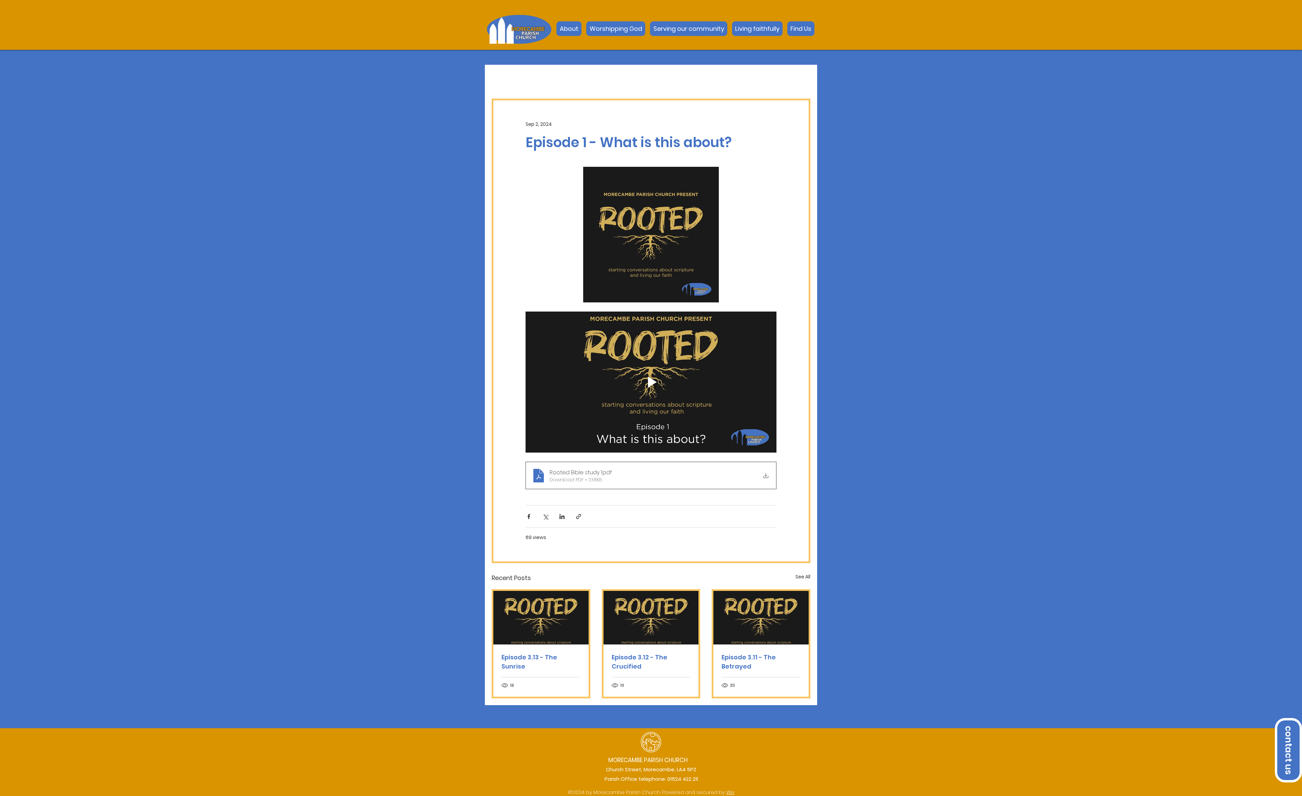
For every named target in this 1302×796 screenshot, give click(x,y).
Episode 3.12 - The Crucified (639, 662)
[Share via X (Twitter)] (545, 516)
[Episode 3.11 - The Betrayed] (761, 617)
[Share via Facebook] (529, 516)
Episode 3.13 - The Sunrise (529, 662)
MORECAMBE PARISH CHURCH (648, 760)
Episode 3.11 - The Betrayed (749, 662)
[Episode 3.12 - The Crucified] (651, 617)
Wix (730, 792)
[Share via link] (578, 516)
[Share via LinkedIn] (562, 516)
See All (802, 576)
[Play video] (651, 382)
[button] (800, 28)
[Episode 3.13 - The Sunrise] (541, 617)
